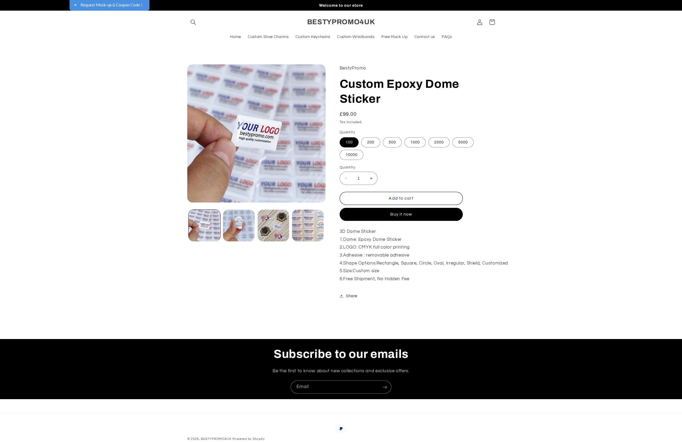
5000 (463, 142)
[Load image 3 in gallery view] (273, 225)
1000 (415, 142)
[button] (193, 22)
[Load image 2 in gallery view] (239, 225)
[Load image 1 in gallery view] (204, 225)
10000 (352, 155)
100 (349, 142)
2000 (439, 142)
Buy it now (401, 214)
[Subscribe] (385, 387)
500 (392, 142)
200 (370, 142)
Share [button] (351, 296)
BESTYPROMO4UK (216, 438)
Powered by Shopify (249, 438)
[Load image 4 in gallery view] (308, 225)
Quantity (347, 167)
